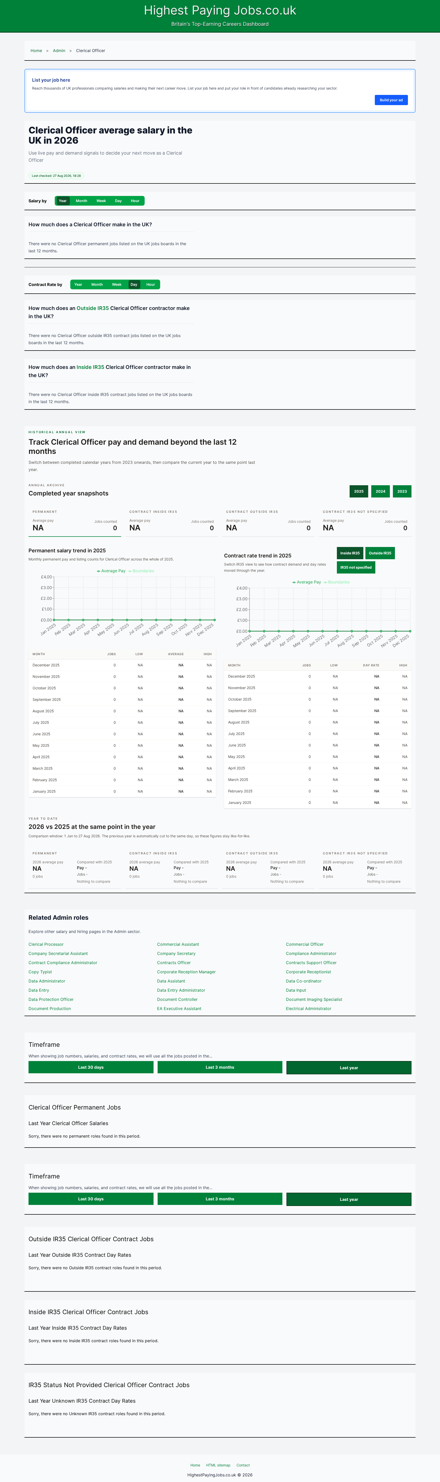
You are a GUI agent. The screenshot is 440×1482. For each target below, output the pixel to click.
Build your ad (391, 100)
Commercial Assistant (178, 944)
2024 (380, 491)
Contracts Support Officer (311, 962)
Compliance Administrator (311, 953)
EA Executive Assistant (179, 1008)
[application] (122, 604)
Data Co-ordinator (304, 980)
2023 (402, 491)
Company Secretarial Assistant (58, 953)
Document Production (50, 1008)
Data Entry (39, 990)
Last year (349, 1067)
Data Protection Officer (51, 999)
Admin (59, 50)
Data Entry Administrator (181, 990)
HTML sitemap (218, 1465)
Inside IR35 (350, 553)
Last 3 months (220, 1067)
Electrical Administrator (308, 1008)
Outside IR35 (380, 553)
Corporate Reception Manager (186, 971)
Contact (243, 1465)
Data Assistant (171, 980)
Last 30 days (91, 1067)
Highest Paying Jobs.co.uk (220, 10)
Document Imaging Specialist (314, 999)
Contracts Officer (174, 962)
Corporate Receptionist (308, 971)
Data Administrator (47, 980)
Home (36, 50)
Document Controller (177, 999)
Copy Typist (40, 971)
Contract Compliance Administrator (63, 962)
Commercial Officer (305, 944)
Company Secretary (176, 953)
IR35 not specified (356, 567)
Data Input (296, 990)
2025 (359, 491)
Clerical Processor (46, 944)
